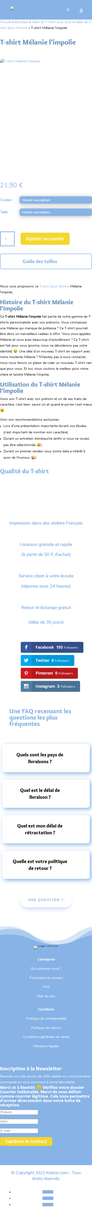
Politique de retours (46, 1028)
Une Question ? (46, 900)
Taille (4, 212)
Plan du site (46, 996)
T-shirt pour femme (54, 286)
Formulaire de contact (46, 978)
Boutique (21, 22)
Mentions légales (46, 1046)
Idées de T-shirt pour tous (52, 22)
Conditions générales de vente (46, 1037)
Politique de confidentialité (46, 1018)
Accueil (5, 22)
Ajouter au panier (45, 238)
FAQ (46, 987)
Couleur (6, 200)
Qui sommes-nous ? (46, 968)
